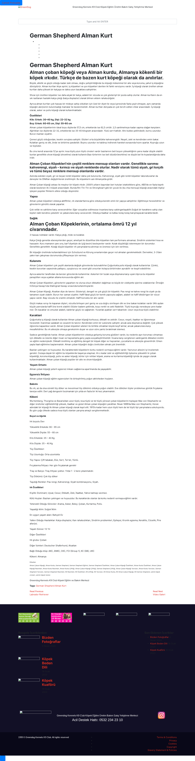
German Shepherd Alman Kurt (51, 585)
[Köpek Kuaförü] (29, 689)
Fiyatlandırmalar (40, 12)
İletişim (129, 12)
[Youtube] (170, 715)
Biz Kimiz (119, 12)
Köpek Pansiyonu (59, 12)
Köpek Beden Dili (47, 663)
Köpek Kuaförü (48, 682)
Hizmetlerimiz (90, 12)
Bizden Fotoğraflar (51, 639)
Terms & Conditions (167, 737)
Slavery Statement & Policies (162, 750)
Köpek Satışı (107, 12)
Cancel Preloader (11, 2)
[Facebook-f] (152, 715)
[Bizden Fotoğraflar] (29, 646)
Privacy (173, 740)
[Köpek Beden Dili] (29, 667)
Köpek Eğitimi (75, 12)
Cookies (172, 743)
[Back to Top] (2, 758)
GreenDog (26, 12)
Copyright (172, 747)
